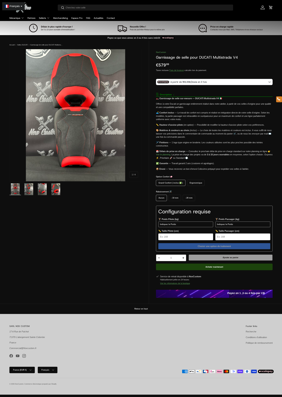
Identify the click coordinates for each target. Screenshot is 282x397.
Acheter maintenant (214, 267)
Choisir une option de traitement (214, 246)
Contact (111, 18)
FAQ (88, 18)
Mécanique (14, 18)
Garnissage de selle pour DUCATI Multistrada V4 (46, 45)
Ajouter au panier (230, 257)
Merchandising (60, 18)
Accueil (12, 45)
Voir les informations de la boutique (175, 283)
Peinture (31, 18)
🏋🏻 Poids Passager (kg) (227, 219)
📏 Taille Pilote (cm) (168, 231)
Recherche (251, 331)
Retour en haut (141, 309)
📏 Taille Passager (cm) (227, 231)
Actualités (98, 18)
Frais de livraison (176, 70)
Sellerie (42, 18)
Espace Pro (77, 18)
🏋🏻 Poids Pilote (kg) (168, 219)
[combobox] (145, 8)
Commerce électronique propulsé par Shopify (40, 384)
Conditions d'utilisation (256, 337)
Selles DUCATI (22, 45)
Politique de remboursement (259, 343)
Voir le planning (163, 154)
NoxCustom (161, 52)
